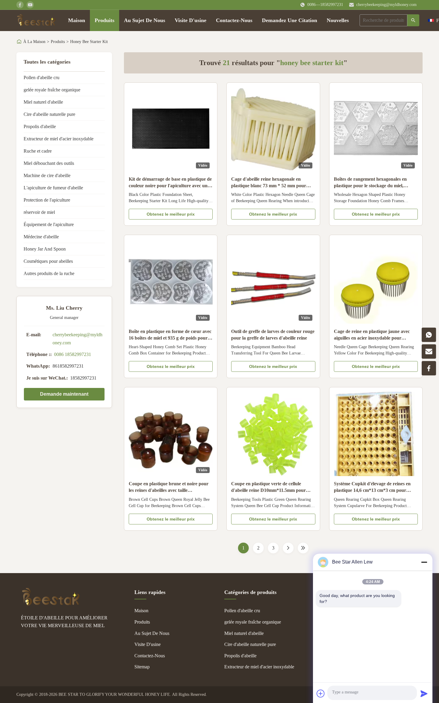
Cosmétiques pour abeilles (48, 261)
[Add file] (321, 693)
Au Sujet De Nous (144, 20)
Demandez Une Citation (289, 20)
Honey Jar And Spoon (45, 248)
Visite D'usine (190, 20)
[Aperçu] (36, 20)
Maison (76, 20)
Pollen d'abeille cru (41, 77)
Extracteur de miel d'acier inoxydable (58, 138)
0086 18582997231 (72, 354)
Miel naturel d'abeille (43, 102)
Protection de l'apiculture (47, 199)
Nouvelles (338, 20)
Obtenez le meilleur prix (171, 214)
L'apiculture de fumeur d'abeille (53, 187)
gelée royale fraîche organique (52, 89)
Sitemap (142, 666)
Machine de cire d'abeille (47, 175)
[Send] (424, 693)
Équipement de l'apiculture (49, 224)
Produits (104, 20)
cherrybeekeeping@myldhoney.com (386, 4)
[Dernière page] (303, 548)
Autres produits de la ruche (49, 273)
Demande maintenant (64, 394)
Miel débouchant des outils (49, 163)
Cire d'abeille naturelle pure (49, 114)
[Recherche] (413, 20)
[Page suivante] (288, 548)
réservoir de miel (39, 212)
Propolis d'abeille (40, 126)
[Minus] (424, 562)
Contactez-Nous (234, 20)
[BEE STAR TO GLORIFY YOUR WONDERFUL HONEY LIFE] (51, 604)
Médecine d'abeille (41, 236)
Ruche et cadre (38, 151)
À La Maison (34, 41)
